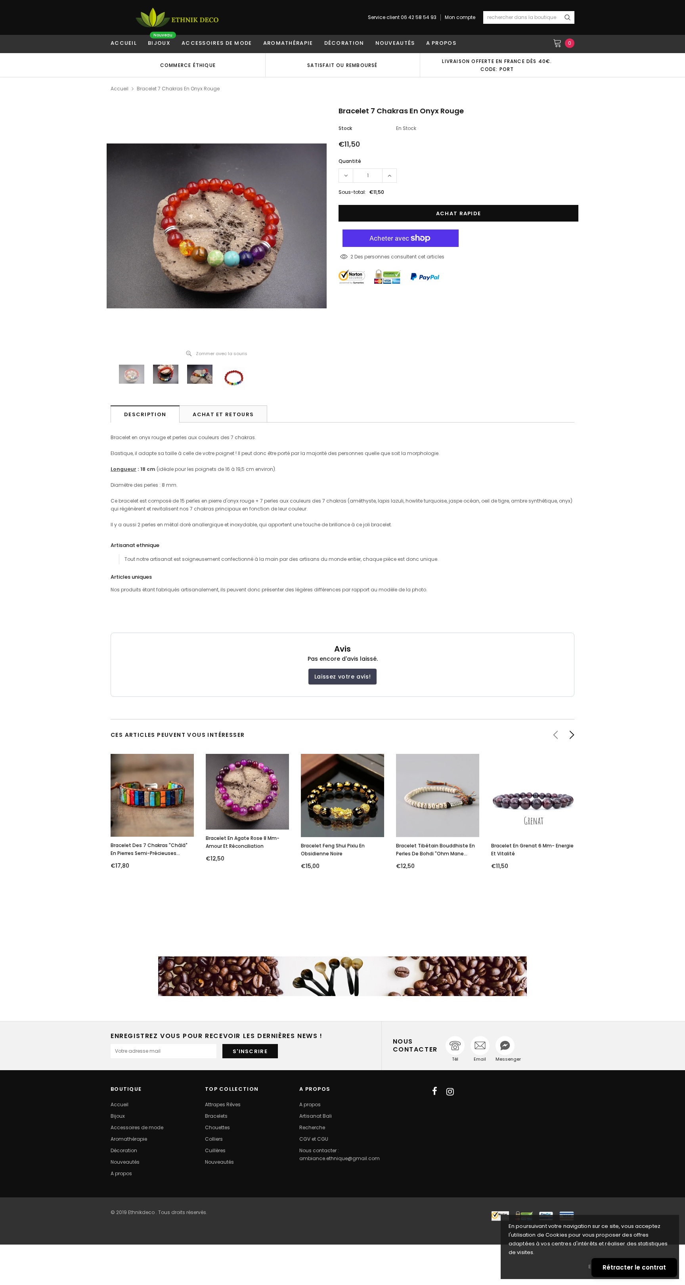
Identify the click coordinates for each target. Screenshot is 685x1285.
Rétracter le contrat (634, 1267)
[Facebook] (434, 1091)
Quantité (350, 161)
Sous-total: (352, 192)
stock (345, 128)
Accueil (119, 88)
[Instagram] (450, 1091)
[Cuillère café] (342, 976)
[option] (188, 65)
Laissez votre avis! (342, 677)
